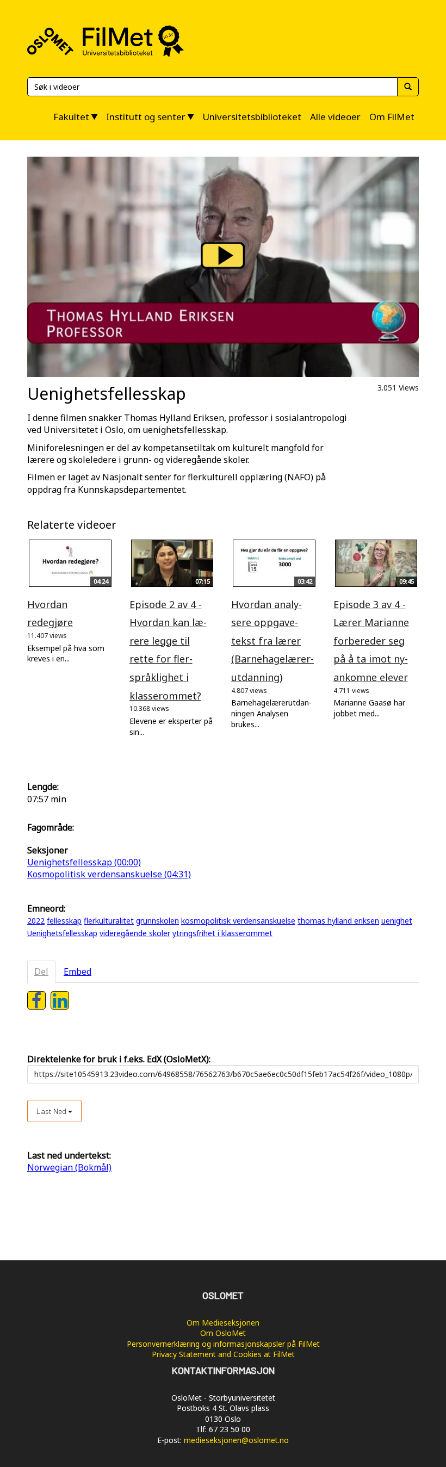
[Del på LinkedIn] (60, 1000)
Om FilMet (391, 116)
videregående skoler (135, 933)
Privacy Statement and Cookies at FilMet (223, 1354)
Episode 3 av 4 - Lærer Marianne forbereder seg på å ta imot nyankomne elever (371, 641)
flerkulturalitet (109, 920)
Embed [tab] (77, 971)
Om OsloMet (223, 1333)
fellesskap (64, 920)
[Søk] (408, 86)
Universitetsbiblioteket (251, 116)
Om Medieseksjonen (223, 1322)
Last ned (52, 1111)
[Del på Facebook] (36, 1000)
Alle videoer (335, 116)
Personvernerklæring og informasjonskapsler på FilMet (223, 1344)
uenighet (396, 920)
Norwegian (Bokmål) (69, 1167)
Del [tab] (41, 971)
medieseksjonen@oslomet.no (236, 1440)
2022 (36, 920)
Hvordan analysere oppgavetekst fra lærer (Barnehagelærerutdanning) (272, 641)
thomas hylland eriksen (338, 920)
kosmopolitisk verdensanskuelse (238, 920)
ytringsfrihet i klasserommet (222, 933)
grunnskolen (157, 920)
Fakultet (71, 116)
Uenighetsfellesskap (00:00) (84, 862)
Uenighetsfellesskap (62, 933)
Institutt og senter (145, 116)
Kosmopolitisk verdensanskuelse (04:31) (109, 874)
